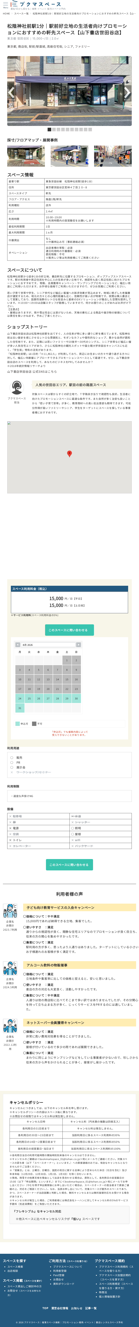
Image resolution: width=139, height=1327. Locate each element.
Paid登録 (58, 1275)
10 (90, 129)
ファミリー (82, 46)
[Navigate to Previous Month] (17, 644)
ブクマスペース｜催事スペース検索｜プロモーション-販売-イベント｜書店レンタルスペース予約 (73, 1322)
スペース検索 (15, 1266)
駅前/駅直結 (37, 46)
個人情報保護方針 (109, 1296)
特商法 (103, 1292)
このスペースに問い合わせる (68, 630)
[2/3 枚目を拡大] (83, 150)
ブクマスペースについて (67, 1266)
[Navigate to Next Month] (78, 644)
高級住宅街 (54, 46)
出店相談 (12, 1271)
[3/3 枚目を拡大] (127, 150)
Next (127, 93)
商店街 (22, 46)
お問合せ (58, 1279)
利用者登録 (60, 1271)
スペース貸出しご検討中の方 (24, 1286)
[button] (69, 454)
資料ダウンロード (64, 1284)
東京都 (11, 46)
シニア (68, 46)
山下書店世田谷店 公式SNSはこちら (32, 371)
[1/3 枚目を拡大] (40, 150)
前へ (11, 93)
